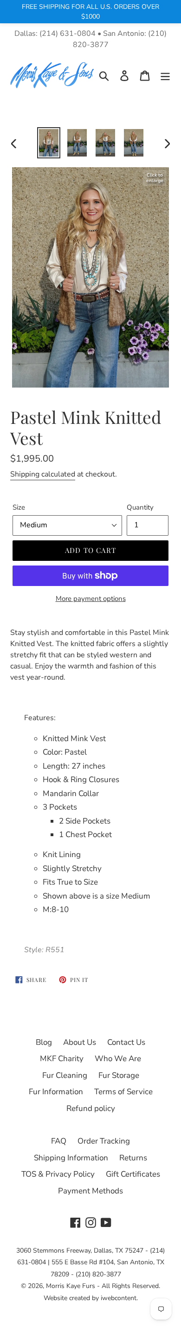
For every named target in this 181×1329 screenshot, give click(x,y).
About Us (79, 1042)
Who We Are (118, 1058)
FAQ (58, 1141)
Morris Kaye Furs (70, 1285)
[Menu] (165, 75)
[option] (48, 143)
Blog (44, 1042)
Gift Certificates (133, 1174)
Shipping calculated (42, 474)
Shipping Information (71, 1157)
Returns (133, 1157)
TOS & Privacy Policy (58, 1174)
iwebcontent (118, 1298)
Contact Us (126, 1042)
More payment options (91, 598)
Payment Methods (90, 1191)
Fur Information (56, 1091)
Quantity (140, 507)
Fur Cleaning (64, 1075)
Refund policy (90, 1108)
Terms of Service (123, 1091)
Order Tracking (104, 1141)
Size (19, 507)
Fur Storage (118, 1075)
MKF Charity (62, 1058)
